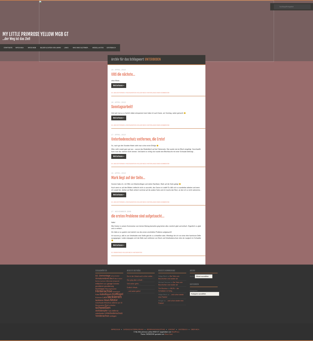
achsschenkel (115, 276)
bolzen (120, 278)
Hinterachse (103, 291)
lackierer (99, 300)
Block (116, 278)
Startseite (8, 48)
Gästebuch (111, 48)
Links (66, 48)
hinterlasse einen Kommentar (158, 92)
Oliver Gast (169, 334)
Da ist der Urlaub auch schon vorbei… (140, 276)
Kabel (97, 294)
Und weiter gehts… (133, 284)
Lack (104, 297)
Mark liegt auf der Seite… (128, 178)
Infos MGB (32, 48)
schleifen (112, 305)
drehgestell (116, 281)
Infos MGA (20, 48)
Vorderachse (102, 315)
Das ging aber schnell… (135, 280)
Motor (114, 300)
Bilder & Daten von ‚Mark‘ (50, 48)
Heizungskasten (110, 289)
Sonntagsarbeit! (122, 107)
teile (114, 310)
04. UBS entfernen (118, 92)
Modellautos (98, 48)
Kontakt (171, 329)
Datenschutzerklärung (133, 329)
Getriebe (116, 284)
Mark (107, 300)
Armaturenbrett (102, 278)
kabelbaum (106, 294)
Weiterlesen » (118, 85)
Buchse (97, 281)
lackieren (114, 297)
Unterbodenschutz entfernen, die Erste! (138, 139)
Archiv (192, 276)
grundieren (99, 286)
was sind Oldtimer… (81, 48)
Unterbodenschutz (114, 313)
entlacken (99, 284)
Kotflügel (117, 294)
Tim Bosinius (163, 288)
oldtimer (114, 303)
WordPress (175, 332)
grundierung (109, 286)
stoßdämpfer (101, 310)
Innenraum (116, 292)
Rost (107, 305)
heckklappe (100, 289)
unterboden (99, 313)
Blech (112, 278)
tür (117, 311)
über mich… (196, 329)
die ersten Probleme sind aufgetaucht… (137, 216)
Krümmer (98, 297)
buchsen (103, 281)
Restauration (131, 92)
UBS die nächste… (123, 74)
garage (110, 284)
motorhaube (99, 303)
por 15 (120, 303)
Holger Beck (141, 92)
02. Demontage (116, 252)
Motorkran (107, 303)
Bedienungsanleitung (156, 329)
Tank (110, 311)
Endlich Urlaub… (133, 287)
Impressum (115, 329)
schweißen (102, 307)
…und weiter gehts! (134, 291)
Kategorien (193, 291)
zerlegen (113, 316)
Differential (109, 281)
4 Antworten (137, 252)
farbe (105, 283)
